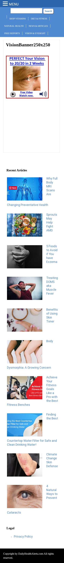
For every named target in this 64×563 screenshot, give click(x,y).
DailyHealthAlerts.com (30, 553)
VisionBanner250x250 (28, 44)
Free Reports (12, 33)
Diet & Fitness (39, 18)
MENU (14, 4)
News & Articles (38, 26)
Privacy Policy (23, 536)
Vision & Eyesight (35, 33)
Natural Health (14, 26)
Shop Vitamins (17, 18)
